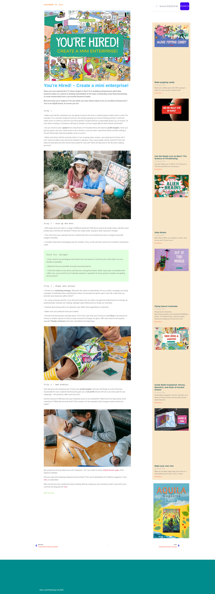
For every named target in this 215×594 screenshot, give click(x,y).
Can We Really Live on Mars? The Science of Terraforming (171, 157)
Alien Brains (160, 232)
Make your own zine (164, 466)
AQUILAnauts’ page (111, 470)
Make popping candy (164, 82)
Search (184, 6)
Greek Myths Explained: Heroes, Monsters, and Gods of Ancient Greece (170, 387)
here (45, 480)
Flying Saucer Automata (166, 306)
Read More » (158, 93)
